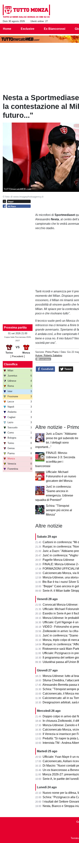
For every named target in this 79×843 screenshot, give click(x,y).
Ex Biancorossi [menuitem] (54, 28)
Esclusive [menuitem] (27, 28)
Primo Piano (51, 352)
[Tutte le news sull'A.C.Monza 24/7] (26, 11)
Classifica (10, 364)
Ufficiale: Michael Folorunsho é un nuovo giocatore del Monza (61, 476)
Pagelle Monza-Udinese (58, 559)
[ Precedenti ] (17, 356)
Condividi (47, 368)
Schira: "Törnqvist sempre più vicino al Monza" (59, 510)
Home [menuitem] (7, 28)
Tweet (68, 368)
